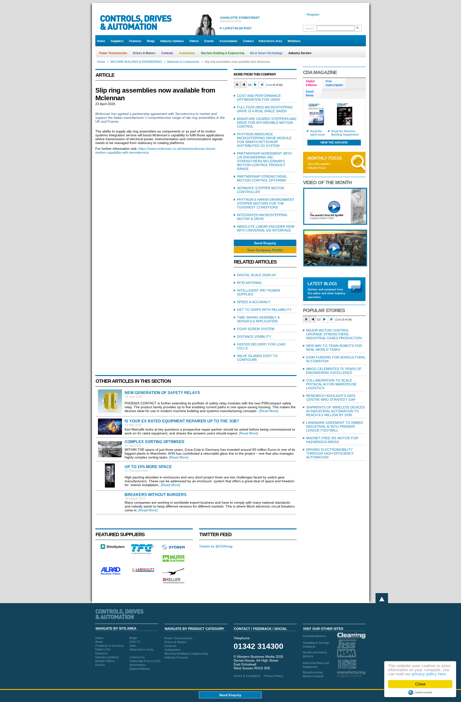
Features (135, 41)
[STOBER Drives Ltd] (174, 549)
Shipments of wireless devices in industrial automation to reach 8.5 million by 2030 (335, 411)
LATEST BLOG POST (237, 28)
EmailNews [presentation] (310, 93)
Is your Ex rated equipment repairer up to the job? (182, 421)
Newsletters (137, 665)
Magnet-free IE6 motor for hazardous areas (332, 440)
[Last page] (262, 84)
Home (101, 41)
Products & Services (109, 645)
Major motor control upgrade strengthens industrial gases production (334, 334)
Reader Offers (105, 661)
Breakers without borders (156, 495)
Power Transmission (113, 53)
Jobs (132, 645)
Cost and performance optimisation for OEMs (259, 97)
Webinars (294, 41)
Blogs (151, 41)
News (99, 642)
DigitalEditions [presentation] (311, 83)
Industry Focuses (176, 657)
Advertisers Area (270, 41)
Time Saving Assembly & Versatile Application (258, 319)
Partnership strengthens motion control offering (261, 178)
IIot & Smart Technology (266, 53)
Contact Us (137, 657)
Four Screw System (255, 329)
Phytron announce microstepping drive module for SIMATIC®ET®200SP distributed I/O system (264, 140)
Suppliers (117, 41)
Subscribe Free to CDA (145, 661)
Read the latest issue (317, 133)
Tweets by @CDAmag (215, 546)
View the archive (334, 142)
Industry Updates (172, 41)
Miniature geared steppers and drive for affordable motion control (266, 122)
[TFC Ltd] (143, 553)
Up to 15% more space (148, 467)
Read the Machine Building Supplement (345, 133)
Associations (228, 41)
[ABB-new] (335, 224)
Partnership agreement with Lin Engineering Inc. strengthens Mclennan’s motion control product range (264, 161)
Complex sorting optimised (154, 442)
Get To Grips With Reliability (264, 310)
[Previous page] (243, 84)
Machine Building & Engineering (222, 53)
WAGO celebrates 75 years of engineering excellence (334, 371)
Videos (194, 41)
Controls (167, 53)
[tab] (313, 83)
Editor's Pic (103, 649)
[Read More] (268, 411)
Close (420, 684)
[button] (265, 242)
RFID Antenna (249, 283)
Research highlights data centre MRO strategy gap (330, 397)
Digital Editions (139, 669)
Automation (187, 53)
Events (209, 41)
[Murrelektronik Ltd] (174, 563)
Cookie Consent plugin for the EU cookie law (420, 692)
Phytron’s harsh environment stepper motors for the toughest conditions (265, 203)
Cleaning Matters (314, 636)
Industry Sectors (300, 53)
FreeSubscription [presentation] (334, 83)
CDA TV (134, 642)
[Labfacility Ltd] (143, 572)
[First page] (237, 84)
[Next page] (255, 84)
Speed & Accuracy (253, 302)
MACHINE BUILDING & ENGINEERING (136, 61)
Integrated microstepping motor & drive (262, 217)
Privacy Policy (273, 676)
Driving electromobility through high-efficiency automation (330, 453)
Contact (248, 41)
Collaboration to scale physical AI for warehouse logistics (331, 384)
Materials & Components (183, 61)
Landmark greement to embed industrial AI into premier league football (334, 426)
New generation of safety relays (162, 393)
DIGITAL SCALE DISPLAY (256, 275)
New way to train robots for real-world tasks (334, 347)
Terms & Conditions (247, 676)
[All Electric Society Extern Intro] (335, 265)
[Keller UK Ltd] (173, 583)
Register (313, 14)
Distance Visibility (254, 336)
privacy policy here (429, 674)
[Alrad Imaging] (113, 574)
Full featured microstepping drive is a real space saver (265, 109)
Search (309, 28)
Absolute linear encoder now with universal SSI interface (265, 228)
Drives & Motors (144, 53)
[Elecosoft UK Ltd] (113, 548)
